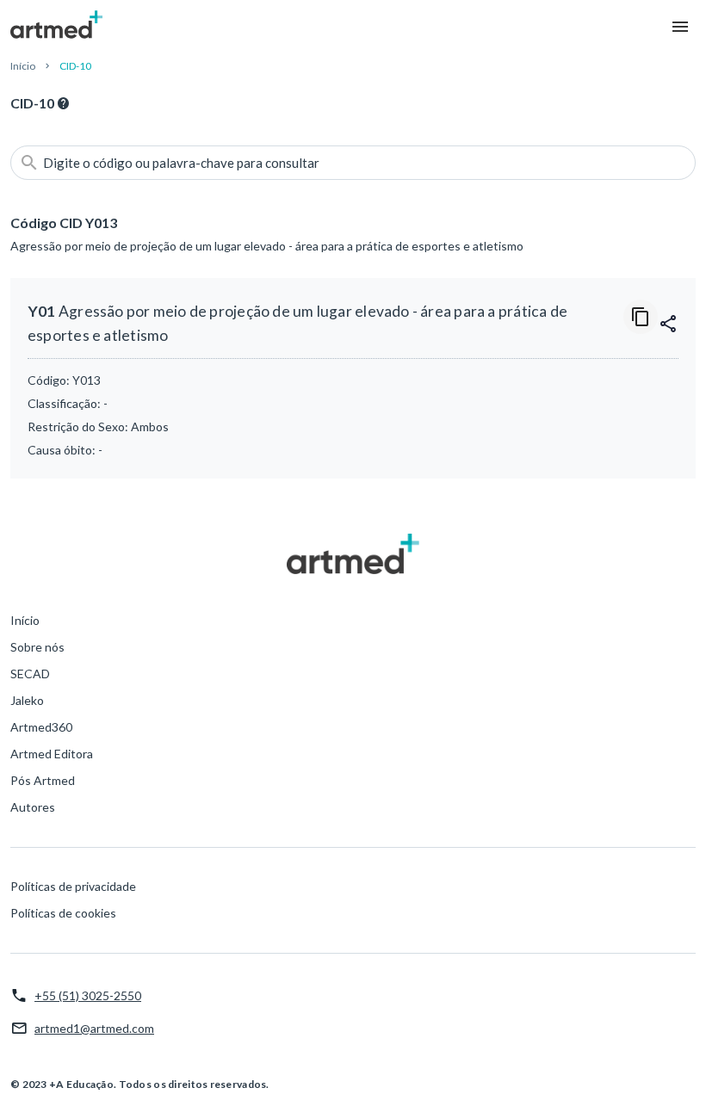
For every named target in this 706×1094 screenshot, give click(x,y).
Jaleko (27, 700)
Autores (32, 807)
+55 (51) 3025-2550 (87, 995)
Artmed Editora (51, 753)
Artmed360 (41, 727)
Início (22, 65)
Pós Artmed (42, 780)
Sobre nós (37, 647)
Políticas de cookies (63, 912)
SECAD (30, 673)
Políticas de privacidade (73, 886)
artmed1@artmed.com (94, 1028)
